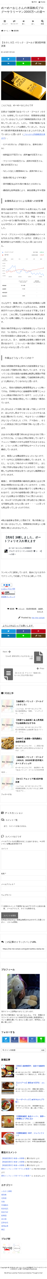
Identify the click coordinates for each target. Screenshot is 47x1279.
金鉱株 (40, 609)
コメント (4, 848)
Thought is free (37, 1273)
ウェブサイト (6, 895)
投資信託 (4, 1208)
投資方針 (4, 1212)
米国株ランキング (8, 597)
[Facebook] (23, 59)
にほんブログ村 (8, 589)
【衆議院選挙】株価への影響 (12, 1158)
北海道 (4, 1198)
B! (32, 1040)
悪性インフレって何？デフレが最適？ (16, 1169)
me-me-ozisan (38, 617)
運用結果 (4, 1226)
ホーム (6, 31)
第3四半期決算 (31, 609)
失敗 (3, 1202)
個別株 (16, 31)
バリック (21, 609)
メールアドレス (8, 884)
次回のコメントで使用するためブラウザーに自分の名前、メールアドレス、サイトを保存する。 (24, 907)
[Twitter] (8, 59)
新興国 (4, 1215)
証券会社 (4, 1222)
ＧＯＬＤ (40, 611)
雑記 (3, 1229)
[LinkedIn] (8, 63)
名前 (3, 873)
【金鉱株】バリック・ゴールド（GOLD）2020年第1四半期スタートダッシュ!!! (29, 760)
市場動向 (4, 1205)
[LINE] (23, 63)
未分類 (4, 1219)
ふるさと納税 (6, 1191)
